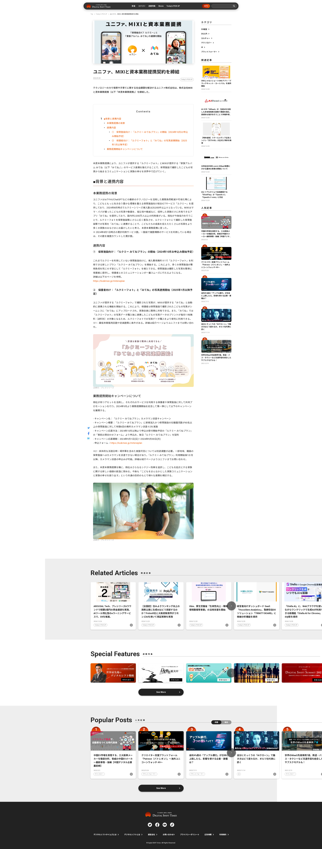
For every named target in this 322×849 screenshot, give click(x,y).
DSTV (206, 6)
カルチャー (205, 38)
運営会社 (151, 834)
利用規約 (222, 834)
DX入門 (204, 34)
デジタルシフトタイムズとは (105, 834)
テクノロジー (206, 43)
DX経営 (204, 29)
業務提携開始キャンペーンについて (125, 149)
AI (202, 47)
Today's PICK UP (187, 79)
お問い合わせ (168, 834)
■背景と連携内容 (112, 118)
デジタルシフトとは (132, 834)
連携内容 (111, 127)
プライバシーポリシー (189, 834)
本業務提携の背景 (116, 123)
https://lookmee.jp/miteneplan (109, 281)
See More (161, 692)
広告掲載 (208, 834)
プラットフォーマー (209, 52)
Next (231, 605)
